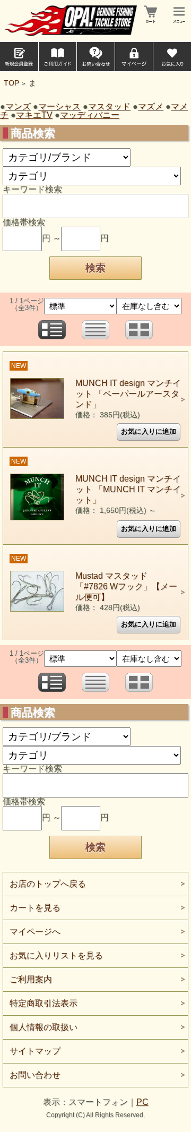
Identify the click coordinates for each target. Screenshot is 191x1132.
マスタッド (109, 106)
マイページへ (35, 931)
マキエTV (34, 114)
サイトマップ (35, 1051)
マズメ (150, 106)
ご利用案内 (31, 979)
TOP (11, 83)
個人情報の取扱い (43, 1027)
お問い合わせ (35, 1074)
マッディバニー (89, 114)
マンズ (18, 106)
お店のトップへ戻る (48, 883)
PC (142, 1102)
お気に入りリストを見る (56, 955)
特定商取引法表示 (43, 1003)
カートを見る (35, 907)
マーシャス (59, 106)
